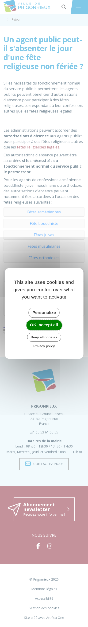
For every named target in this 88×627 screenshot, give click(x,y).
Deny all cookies (44, 337)
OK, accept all (44, 325)
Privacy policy (44, 346)
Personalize (44, 312)
